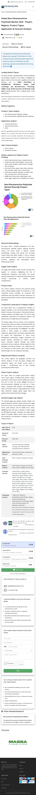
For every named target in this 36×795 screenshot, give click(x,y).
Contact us (21, 768)
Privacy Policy (3, 788)
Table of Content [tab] (17, 44)
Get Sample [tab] (27, 47)
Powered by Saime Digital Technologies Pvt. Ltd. (18, 793)
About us (21, 765)
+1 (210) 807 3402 (31, 1)
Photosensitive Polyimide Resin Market (15, 717)
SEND (18, 671)
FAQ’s (2, 781)
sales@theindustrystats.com (16, 1)
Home (3, 12)
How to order (3, 778)
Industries (21, 771)
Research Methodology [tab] (10, 47)
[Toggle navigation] (33, 6)
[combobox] (6, 646)
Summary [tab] (5, 44)
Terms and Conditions (5, 784)
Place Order (19, 570)
